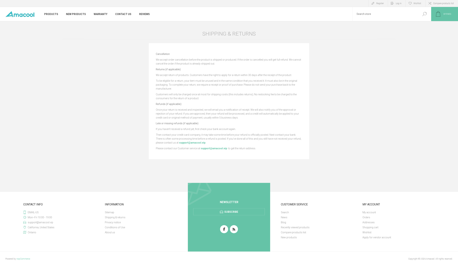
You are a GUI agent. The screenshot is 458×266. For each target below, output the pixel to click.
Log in (398, 3)
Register (380, 3)
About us (110, 232)
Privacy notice (113, 222)
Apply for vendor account (376, 237)
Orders (366, 217)
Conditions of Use (115, 227)
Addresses (368, 222)
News (284, 217)
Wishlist (366, 232)
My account (369, 212)
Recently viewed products (295, 227)
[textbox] (385, 14)
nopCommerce (23, 259)
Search (424, 14)
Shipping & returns (115, 217)
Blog (283, 222)
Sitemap (109, 212)
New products (289, 237)
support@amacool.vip (192, 142)
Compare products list (443, 3)
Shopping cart (370, 227)
